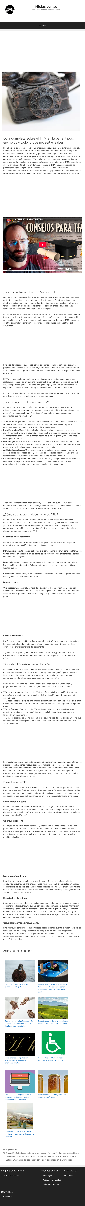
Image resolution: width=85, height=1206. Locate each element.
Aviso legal (47, 1175)
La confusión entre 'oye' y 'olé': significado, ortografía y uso (17, 985)
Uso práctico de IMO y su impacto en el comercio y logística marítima (52, 1059)
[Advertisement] (42, 53)
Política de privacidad (52, 1180)
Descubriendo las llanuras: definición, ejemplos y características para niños (53, 1022)
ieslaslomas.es (6, 1197)
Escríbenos (68, 1175)
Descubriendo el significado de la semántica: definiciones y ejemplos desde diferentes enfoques (18, 1097)
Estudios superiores (25, 1153)
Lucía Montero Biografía (10, 1175)
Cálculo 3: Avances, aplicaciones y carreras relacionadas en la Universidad (39, 1160)
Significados (11, 1149)
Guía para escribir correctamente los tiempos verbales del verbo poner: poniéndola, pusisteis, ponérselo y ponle (52, 988)
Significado (74, 1153)
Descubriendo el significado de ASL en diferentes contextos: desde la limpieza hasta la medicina (19, 1023)
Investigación (40, 1153)
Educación (10, 1153)
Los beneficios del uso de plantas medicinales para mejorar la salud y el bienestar (19, 1133)
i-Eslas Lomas (46, 6)
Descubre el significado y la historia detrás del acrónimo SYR (52, 1096)
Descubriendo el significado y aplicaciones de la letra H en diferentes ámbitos (16, 1060)
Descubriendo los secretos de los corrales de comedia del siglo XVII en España (41, 1156)
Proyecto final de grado (57, 1153)
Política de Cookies (51, 1184)
